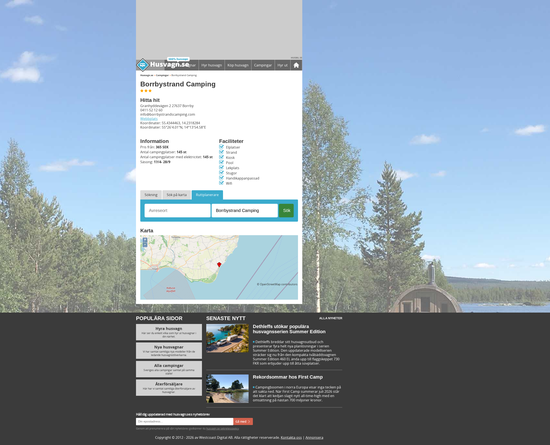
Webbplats (149, 118)
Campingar (162, 75)
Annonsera (314, 437)
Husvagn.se (146, 75)
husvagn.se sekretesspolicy (222, 428)
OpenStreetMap (270, 284)
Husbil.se (296, 57)
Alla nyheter (330, 318)
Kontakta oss (291, 437)
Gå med (241, 421)
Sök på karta (177, 194)
